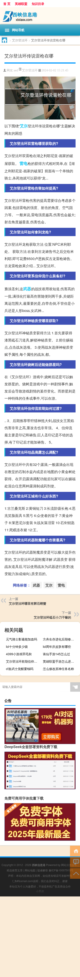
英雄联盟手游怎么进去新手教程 (61, 661)
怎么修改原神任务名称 (58, 668)
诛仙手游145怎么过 (56, 654)
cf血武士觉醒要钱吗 (19, 668)
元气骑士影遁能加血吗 (21, 639)
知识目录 (38, 3)
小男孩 (40, 891)
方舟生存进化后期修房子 (60, 639)
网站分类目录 (69, 865)
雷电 (24, 163)
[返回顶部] (75, 873)
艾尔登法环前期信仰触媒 (23, 661)
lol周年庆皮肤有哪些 (57, 646)
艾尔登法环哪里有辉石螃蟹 (27, 603)
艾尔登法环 (20, 40)
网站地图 (30, 870)
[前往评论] (75, 862)
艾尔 (24, 126)
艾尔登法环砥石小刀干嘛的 (52, 617)
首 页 (6, 3)
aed (16, 70)
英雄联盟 (21, 3)
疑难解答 (42, 870)
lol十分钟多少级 (17, 646)
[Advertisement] (40, 936)
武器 (27, 289)
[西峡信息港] (40, 15)
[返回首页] (75, 851)
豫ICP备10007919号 (61, 870)
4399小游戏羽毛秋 (19, 654)
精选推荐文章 (15, 870)
